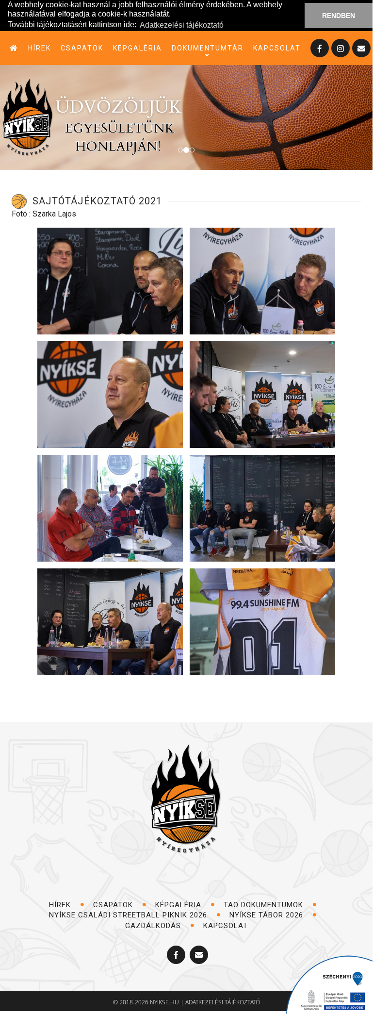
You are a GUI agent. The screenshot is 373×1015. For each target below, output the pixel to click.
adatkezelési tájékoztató (222, 1002)
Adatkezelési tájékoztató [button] (182, 25)
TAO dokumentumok (265, 904)
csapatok (82, 48)
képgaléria (137, 48)
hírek (39, 48)
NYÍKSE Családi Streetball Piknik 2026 (129, 915)
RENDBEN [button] (338, 15)
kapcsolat (277, 48)
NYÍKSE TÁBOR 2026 (267, 915)
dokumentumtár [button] (207, 48)
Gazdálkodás (154, 925)
